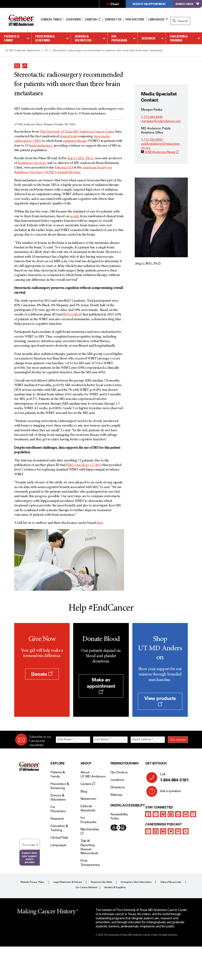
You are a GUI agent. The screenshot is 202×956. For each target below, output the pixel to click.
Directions (117, 787)
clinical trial (68, 136)
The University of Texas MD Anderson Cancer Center (77, 132)
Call (174, 777)
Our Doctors (134, 19)
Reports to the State (101, 882)
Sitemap (116, 795)
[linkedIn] (178, 814)
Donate (39, 674)
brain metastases (40, 146)
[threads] (193, 814)
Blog (83, 791)
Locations (117, 780)
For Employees (88, 820)
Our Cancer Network (86, 887)
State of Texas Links (171, 882)
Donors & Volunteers (83, 38)
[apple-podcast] (148, 831)
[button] (17, 65)
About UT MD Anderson (93, 774)
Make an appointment (101, 683)
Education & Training (179, 38)
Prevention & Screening (45, 38)
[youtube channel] (163, 814)
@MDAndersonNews (161, 152)
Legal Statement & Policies (67, 882)
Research (148, 38)
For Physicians (119, 38)
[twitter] (155, 814)
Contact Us (113, 19)
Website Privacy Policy (32, 882)
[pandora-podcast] (170, 831)
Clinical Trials (51, 19)
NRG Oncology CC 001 (83, 465)
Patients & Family (11, 38)
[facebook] (148, 814)
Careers (91, 19)
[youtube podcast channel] (163, 831)
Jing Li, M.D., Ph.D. (80, 158)
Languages (156, 19)
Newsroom (88, 799)
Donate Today (185, 4)
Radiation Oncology (32, 163)
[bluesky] (185, 814)
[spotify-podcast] (155, 831)
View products (160, 698)
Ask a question (170, 791)
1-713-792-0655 (152, 139)
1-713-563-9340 (152, 117)
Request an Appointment (149, 4)
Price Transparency (90, 863)
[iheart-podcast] (178, 831)
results (74, 216)
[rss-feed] (185, 831)
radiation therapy (75, 141)
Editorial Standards (87, 808)
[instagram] (170, 814)
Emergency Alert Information (136, 882)
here (100, 523)
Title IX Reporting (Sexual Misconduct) (89, 847)
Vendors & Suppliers (115, 887)
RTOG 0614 (72, 314)
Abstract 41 (64, 167)
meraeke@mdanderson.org (161, 121)
